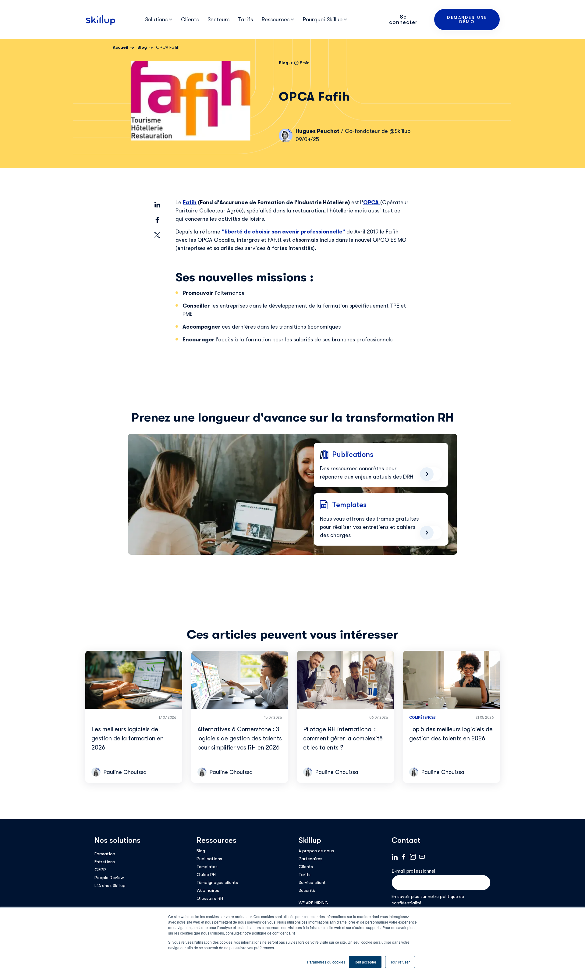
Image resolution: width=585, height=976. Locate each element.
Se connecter (403, 19)
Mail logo (422, 857)
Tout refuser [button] (400, 961)
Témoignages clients (217, 882)
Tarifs (245, 19)
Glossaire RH (210, 898)
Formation (104, 853)
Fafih (190, 202)
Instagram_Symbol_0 (413, 857)
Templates (207, 866)
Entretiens (104, 861)
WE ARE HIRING (313, 902)
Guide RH (206, 874)
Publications (209, 858)
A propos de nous (316, 850)
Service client (312, 882)
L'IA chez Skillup (110, 885)
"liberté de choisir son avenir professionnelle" (284, 232)
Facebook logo (404, 857)
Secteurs (218, 19)
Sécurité (307, 890)
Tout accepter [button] (365, 961)
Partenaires (310, 858)
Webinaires (208, 890)
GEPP (100, 869)
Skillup (310, 840)
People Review (109, 877)
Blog (201, 850)
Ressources (216, 840)
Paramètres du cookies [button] (326, 961)
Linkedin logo (395, 857)
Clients (190, 19)
